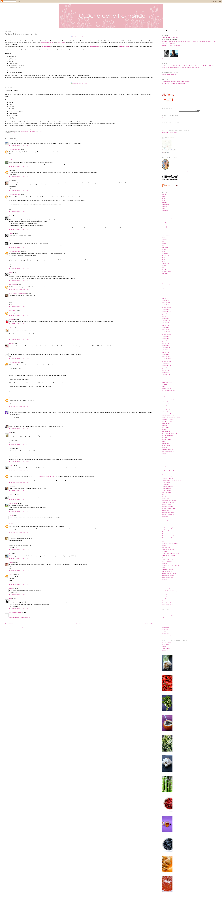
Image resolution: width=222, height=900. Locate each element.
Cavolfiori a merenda (166, 642)
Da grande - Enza (166, 445)
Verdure (163, 289)
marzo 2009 (164, 325)
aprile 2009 (164, 323)
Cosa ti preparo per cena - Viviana (170, 433)
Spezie (163, 283)
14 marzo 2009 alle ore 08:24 (19, 176)
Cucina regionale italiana (168, 226)
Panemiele (164, 545)
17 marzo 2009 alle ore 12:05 (19, 608)
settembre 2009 (165, 311)
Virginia (11, 215)
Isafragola (11, 319)
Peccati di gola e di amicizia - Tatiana (170, 553)
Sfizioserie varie (165, 281)
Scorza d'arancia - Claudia (168, 575)
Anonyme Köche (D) (166, 396)
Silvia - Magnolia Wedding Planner (17, 293)
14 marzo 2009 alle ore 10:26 (19, 268)
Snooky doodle (12, 310)
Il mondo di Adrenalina (167, 486)
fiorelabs (11, 562)
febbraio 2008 (165, 354)
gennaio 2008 (165, 356)
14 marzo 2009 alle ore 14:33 (19, 324)
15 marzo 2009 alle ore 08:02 (19, 428)
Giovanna (11, 515)
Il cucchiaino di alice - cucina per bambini (171, 480)
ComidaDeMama (13, 474)
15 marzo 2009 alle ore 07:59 (19, 420)
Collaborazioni (165, 204)
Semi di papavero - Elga (167, 577)
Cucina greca (165, 222)
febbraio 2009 (165, 327)
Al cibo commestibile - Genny (169, 390)
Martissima (11, 141)
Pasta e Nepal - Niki (166, 551)
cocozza (11, 588)
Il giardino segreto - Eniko (168, 616)
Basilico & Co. (165, 402)
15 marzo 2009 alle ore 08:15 (19, 444)
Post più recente (9, 623)
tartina (10, 327)
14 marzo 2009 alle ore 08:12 (19, 156)
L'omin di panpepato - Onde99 (169, 502)
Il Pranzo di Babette (166, 488)
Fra (162, 469)
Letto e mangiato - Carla (167, 524)
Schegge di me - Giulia (167, 571)
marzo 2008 (164, 352)
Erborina (164, 463)
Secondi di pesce (166, 279)
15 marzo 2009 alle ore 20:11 (19, 490)
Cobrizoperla (165, 629)
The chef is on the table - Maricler (169, 585)
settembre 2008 (165, 338)
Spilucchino (164, 579)
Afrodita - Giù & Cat (166, 388)
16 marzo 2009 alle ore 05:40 (19, 549)
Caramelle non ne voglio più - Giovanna (171, 417)
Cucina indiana (165, 224)
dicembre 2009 (165, 305)
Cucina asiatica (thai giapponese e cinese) (171, 218)
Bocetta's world (165, 404)
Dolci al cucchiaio (166, 235)
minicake (13, 48)
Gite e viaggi (165, 247)
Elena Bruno (12, 494)
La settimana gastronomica (168, 518)
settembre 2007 (165, 365)
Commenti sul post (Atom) (16, 627)
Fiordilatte (11, 465)
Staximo (164, 581)
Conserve (164, 208)
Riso (163, 275)
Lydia (10, 241)
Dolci (13, 132)
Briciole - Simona (166, 406)
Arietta (163, 398)
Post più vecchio (149, 623)
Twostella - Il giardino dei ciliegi (169, 591)
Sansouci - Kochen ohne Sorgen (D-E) (170, 565)
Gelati (163, 245)
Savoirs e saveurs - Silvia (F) (168, 569)
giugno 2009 (165, 318)
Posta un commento (9, 621)
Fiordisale (164, 467)
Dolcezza (164, 455)
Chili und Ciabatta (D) (167, 423)
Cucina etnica (165, 220)
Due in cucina (165, 457)
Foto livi (164, 614)
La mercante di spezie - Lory (168, 514)
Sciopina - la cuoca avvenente (169, 573)
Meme (163, 257)
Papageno (164, 646)
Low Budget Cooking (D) (168, 528)
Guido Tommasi (61, 42)
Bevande (164, 198)
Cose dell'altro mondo (167, 216)
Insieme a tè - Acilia (166, 492)
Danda (10, 524)
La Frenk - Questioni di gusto (168, 508)
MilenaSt (11, 352)
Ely (162, 461)
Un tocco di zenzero (166, 595)
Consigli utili (165, 210)
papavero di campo (13, 503)
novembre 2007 (165, 361)
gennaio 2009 (165, 329)
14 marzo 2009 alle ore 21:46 (19, 358)
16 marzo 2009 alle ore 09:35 (19, 584)
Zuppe (163, 291)
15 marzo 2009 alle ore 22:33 (19, 511)
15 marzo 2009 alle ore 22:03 (19, 499)
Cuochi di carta (165, 443)
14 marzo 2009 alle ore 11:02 (19, 289)
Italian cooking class (166, 253)
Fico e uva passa (165, 465)
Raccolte (164, 269)
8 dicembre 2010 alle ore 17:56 (20, 617)
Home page (79, 623)
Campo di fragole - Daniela (168, 415)
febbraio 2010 (165, 300)
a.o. (10, 432)
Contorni (164, 212)
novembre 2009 (165, 307)
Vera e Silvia (165, 598)
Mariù (10, 598)
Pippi (163, 557)
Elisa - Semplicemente (167, 459)
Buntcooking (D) (166, 409)
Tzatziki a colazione (166, 593)
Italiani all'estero (165, 633)
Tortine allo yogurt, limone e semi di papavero (43, 476)
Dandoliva (164, 447)
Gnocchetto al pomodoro (167, 476)
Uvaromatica (165, 596)
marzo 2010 (164, 298)
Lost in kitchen (165, 526)
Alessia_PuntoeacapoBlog (15, 612)
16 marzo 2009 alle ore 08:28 (19, 570)
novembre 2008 (165, 334)
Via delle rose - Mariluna (167, 600)
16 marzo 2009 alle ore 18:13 (19, 594)
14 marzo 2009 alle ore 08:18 (19, 166)
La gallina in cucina (166, 510)
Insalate (163, 251)
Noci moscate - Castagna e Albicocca (170, 543)
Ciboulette (164, 425)
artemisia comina (13, 410)
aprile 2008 (164, 350)
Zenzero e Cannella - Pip (167, 604)
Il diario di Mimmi (166, 482)
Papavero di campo (166, 547)
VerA (10, 486)
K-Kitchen (164, 496)
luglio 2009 (164, 316)
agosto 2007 (164, 368)
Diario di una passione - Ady (168, 451)
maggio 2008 (165, 347)
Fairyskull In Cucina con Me (16, 424)
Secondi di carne (165, 277)
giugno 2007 (165, 372)
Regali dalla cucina (166, 271)
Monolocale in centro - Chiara (169, 535)
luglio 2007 (164, 370)
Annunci (164, 194)
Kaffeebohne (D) (165, 498)
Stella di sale (165, 583)
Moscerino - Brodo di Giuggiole (169, 537)
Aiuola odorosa (165, 627)
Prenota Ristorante (166, 648)
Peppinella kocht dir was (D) (168, 555)
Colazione (164, 202)
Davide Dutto (165, 612)
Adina (163, 386)
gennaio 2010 (165, 302)
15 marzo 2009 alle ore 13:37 (19, 470)
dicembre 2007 (165, 359)
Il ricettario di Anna (166, 490)
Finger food (164, 239)
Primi (163, 267)
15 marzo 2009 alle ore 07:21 (19, 394)
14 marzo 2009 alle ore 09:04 (19, 211)
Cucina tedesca (165, 228)
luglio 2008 (164, 343)
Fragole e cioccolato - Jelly (168, 471)
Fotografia (164, 243)
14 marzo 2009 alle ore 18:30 (19, 339)
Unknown (11, 398)
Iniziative (164, 249)
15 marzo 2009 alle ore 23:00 (19, 520)
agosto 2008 (164, 341)
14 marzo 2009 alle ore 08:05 (19, 145)
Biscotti (163, 200)
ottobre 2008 (165, 336)
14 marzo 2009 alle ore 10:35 (19, 280)
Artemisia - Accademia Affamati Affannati (171, 400)
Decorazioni (164, 232)
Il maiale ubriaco (166, 484)
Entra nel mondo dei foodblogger (169, 132)
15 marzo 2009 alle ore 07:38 (19, 406)
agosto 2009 (164, 314)
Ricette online (165, 650)
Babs (10, 180)
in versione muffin (46, 46)
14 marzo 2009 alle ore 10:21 (19, 247)
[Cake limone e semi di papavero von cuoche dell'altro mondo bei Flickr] (79, 36)
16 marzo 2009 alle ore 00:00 (19, 532)
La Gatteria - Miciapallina (168, 512)
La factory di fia (165, 618)
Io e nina (164, 631)
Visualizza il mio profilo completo (172, 45)
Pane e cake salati (166, 263)
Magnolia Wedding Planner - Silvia (170, 635)
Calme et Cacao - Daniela (168, 413)
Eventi (163, 237)
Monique (164, 533)
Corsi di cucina (165, 214)
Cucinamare (164, 437)
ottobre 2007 (165, 363)
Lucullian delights (166, 530)
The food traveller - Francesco (169, 587)
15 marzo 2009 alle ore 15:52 (19, 482)
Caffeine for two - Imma (167, 411)
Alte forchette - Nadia (167, 392)
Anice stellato (165, 394)
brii (10, 536)
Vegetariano (164, 287)
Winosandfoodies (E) (166, 602)
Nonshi (163, 620)
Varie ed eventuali (166, 285)
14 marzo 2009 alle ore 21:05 (19, 348)
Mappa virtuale (165, 255)
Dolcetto (164, 453)
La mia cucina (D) (166, 516)
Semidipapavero (13, 284)
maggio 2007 (165, 374)
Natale (163, 261)
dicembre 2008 (165, 332)
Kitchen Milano (165, 644)
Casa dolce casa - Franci (167, 419)
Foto (163, 241)
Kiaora (163, 117)
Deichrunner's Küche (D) (167, 449)
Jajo (163, 494)
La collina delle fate (166, 504)
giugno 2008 (165, 345)
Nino (163, 541)
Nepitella (164, 539)
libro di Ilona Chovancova (46, 42)
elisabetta (11, 160)
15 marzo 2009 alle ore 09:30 (19, 461)
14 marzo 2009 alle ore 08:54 (19, 190)
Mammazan (164, 532)
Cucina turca (165, 230)
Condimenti (164, 206)
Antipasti (164, 196)
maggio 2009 (165, 320)
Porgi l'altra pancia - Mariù (168, 559)
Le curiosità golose (166, 520)
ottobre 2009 (165, 309)
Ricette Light (165, 273)
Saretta (163, 567)
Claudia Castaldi (166, 427)
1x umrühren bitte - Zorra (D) (168, 382)
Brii (162, 408)
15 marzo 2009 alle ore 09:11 (19, 453)
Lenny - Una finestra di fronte (168, 522)
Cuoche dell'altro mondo (15, 149)
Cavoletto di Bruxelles (167, 421)
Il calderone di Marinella (167, 478)
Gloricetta (164, 474)
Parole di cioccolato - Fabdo (168, 549)
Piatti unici (164, 265)
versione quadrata (94, 46)
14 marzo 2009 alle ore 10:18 (19, 229)
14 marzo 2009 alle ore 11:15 (19, 306)
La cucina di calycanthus (167, 506)
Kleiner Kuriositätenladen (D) (169, 500)
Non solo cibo (165, 125)
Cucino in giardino (166, 439)
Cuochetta (164, 441)
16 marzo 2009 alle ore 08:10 (19, 558)
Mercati (163, 259)
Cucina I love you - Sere (167, 435)
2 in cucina (164, 384)
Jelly (10, 553)
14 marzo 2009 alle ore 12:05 (19, 315)
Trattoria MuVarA (166, 589)
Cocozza (164, 429)
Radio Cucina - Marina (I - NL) (169, 561)
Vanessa (11, 343)
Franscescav (164, 472)
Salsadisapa (164, 563)
